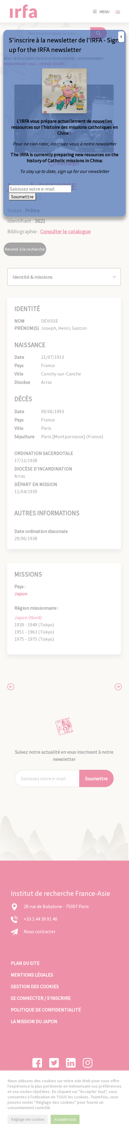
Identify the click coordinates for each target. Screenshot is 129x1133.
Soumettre (22, 197)
